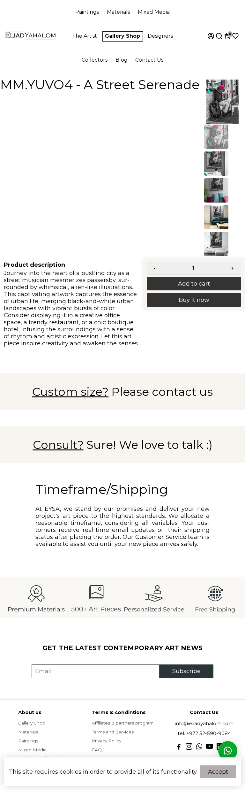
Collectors (95, 60)
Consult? (58, 445)
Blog (121, 60)
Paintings (87, 12)
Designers (160, 36)
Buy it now (194, 299)
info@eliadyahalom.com (204, 723)
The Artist (84, 36)
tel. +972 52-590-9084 (204, 733)
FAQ (97, 749)
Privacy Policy (106, 740)
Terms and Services (113, 731)
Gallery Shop (122, 36)
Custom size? (70, 392)
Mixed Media (154, 12)
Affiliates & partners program (122, 722)
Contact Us (149, 60)
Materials (118, 12)
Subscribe (186, 671)
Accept (218, 771)
